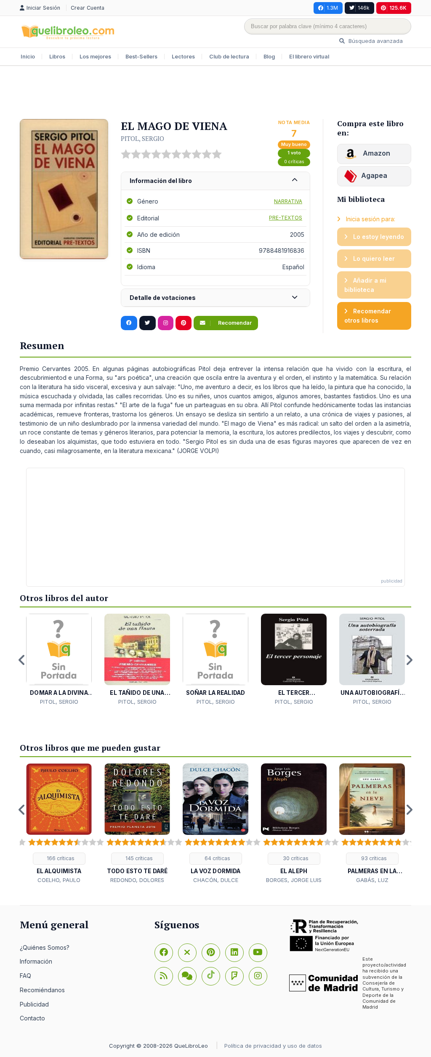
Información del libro (161, 180)
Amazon (375, 153)
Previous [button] (22, 659)
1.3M (332, 8)
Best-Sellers (141, 56)
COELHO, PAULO (58, 880)
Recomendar (234, 323)
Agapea (374, 175)
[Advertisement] (215, 93)
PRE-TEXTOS (285, 218)
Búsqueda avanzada (375, 40)
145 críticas (138, 858)
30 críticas (295, 858)
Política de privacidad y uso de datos (273, 1045)
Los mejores (95, 56)
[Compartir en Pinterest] (184, 323)
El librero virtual (309, 56)
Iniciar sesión (44, 8)
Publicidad (34, 1004)
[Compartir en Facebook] (129, 323)
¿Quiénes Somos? (44, 947)
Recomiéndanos (42, 989)
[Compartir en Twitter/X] (147, 323)
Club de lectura (229, 56)
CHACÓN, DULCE (215, 880)
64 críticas (216, 858)
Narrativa (288, 201)
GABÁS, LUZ (372, 880)
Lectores (183, 56)
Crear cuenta (87, 8)
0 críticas (294, 161)
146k (364, 8)
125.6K (398, 8)
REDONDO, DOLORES (137, 880)
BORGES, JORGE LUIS (294, 880)
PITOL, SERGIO (142, 138)
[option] (59, 660)
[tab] (215, 181)
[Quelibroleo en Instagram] (165, 323)
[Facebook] (163, 952)
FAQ (25, 975)
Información (36, 961)
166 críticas (59, 858)
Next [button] (409, 659)
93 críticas (373, 858)
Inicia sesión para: (369, 219)
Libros (57, 56)
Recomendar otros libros (367, 315)
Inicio (28, 56)
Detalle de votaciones (163, 297)
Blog (269, 56)
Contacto (32, 1018)
